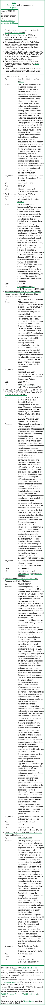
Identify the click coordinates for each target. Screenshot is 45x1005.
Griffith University (30, 994)
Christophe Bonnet (25, 397)
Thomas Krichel (28, 1001)
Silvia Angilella (23, 199)
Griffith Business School (11, 994)
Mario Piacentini (24, 584)
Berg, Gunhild (23, 299)
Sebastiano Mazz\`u (21, 40)
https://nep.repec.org (11, 982)
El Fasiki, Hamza (33, 71)
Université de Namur (9, 23)
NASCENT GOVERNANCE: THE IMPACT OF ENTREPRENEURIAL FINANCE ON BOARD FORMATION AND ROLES (24, 54)
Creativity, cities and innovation (17, 30)
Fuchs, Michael (18, 49)
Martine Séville (27, 59)
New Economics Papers (11, 5)
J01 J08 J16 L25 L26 (26, 822)
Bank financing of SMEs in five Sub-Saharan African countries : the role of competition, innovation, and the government (23, 44)
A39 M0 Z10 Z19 (25, 954)
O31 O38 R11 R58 (25, 183)
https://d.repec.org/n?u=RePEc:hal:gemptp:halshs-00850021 (30, 573)
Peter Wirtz (15, 59)
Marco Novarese (26, 985)
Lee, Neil (36, 30)
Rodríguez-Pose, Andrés (15, 33)
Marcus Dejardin (8, 21)
